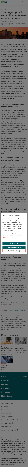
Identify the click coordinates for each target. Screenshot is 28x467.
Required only (14, 243)
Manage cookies (13, 251)
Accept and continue (14, 247)
